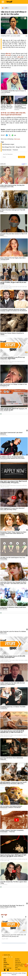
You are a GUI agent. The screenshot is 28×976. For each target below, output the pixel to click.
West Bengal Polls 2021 (8, 147)
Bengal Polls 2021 (21, 147)
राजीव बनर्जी (20, 57)
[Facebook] (25, 22)
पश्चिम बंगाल (8, 53)
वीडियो (5, 962)
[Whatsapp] (12, 136)
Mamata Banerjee (6, 150)
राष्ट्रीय (6, 8)
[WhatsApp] (25, 28)
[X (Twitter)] (25, 25)
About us (17, 960)
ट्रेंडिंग (5, 959)
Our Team (17, 969)
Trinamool (15, 150)
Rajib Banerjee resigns (8, 144)
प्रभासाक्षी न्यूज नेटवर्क (5, 35)
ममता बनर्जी (8, 55)
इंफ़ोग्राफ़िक (6, 964)
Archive (17, 959)
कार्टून (5, 966)
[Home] (2, 7)
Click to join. (17, 139)
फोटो (5, 961)
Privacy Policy (19, 966)
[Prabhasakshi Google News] (26, 36)
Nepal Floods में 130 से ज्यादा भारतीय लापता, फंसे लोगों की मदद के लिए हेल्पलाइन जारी (14, 935)
